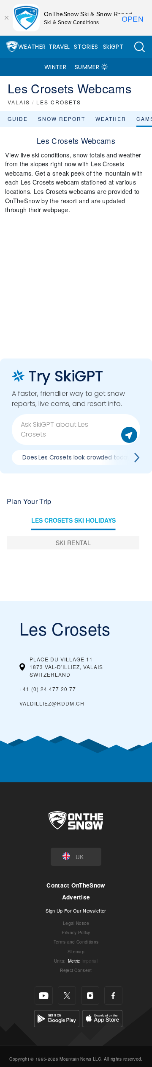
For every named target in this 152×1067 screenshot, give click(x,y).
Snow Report (61, 118)
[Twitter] (67, 995)
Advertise (76, 897)
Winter (55, 67)
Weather (32, 46)
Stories (86, 46)
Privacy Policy (76, 932)
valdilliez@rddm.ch (51, 703)
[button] (139, 47)
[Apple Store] (102, 1017)
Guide (18, 118)
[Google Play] (56, 1017)
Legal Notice (76, 923)
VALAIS (19, 102)
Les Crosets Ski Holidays (73, 520)
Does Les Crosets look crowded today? (78, 457)
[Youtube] (44, 995)
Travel (59, 46)
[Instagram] (90, 995)
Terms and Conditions (76, 941)
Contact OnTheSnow (75, 885)
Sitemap (76, 951)
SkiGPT (113, 46)
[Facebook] (113, 995)
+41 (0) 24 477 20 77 (47, 688)
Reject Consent (76, 970)
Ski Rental (73, 542)
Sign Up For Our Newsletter (76, 910)
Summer (87, 67)
